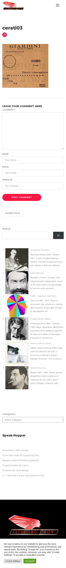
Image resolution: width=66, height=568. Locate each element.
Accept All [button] (29, 561)
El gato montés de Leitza (15, 465)
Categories (9, 414)
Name (5, 154)
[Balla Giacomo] (16, 282)
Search (6, 228)
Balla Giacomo (37, 273)
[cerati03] (25, 65)
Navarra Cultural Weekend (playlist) (20, 460)
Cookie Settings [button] (13, 561)
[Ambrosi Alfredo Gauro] (16, 353)
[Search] (58, 235)
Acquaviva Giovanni (39, 250)
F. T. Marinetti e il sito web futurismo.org (23, 475)
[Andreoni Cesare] (16, 377)
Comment (8, 109)
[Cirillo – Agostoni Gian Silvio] (16, 305)
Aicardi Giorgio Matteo (40, 319)
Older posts (13, 213)
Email (5, 167)
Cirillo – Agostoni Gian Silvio (43, 296)
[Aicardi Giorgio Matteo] (16, 328)
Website (7, 179)
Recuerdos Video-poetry (15, 450)
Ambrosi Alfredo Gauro (40, 343)
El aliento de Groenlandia (15, 470)
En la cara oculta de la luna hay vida (20, 455)
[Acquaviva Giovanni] (16, 259)
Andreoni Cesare (38, 368)
